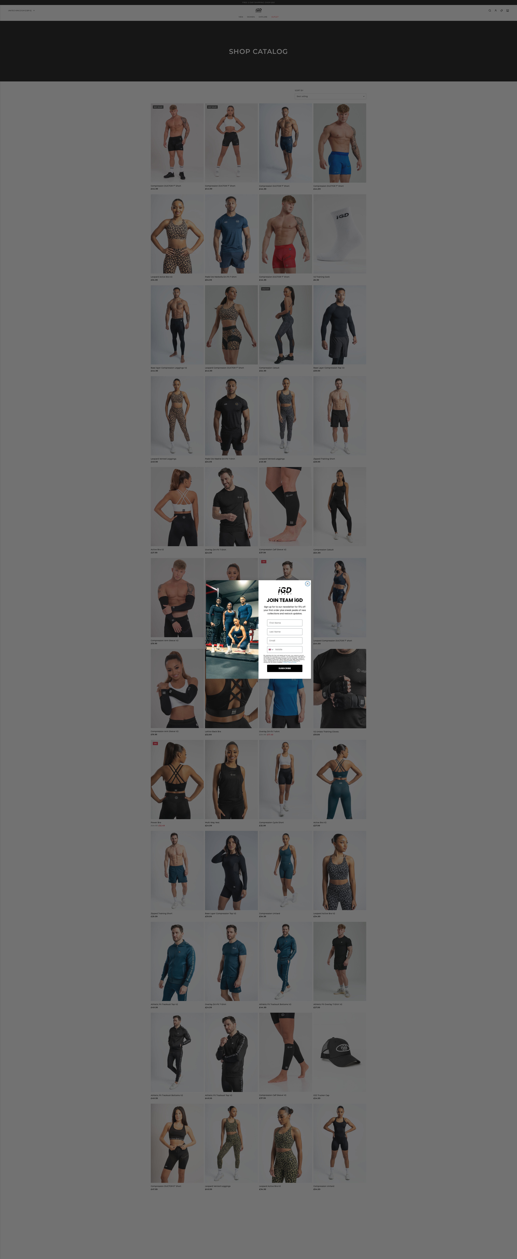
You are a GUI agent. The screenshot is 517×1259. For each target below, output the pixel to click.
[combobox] (270, 649)
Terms (294, 662)
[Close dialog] (307, 583)
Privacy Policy (287, 662)
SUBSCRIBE (285, 668)
